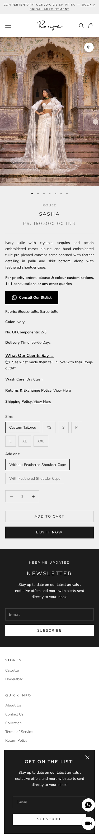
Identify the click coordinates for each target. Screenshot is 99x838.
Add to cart (49, 516)
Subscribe (49, 819)
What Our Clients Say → (29, 355)
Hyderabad (14, 679)
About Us (13, 705)
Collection (13, 723)
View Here (62, 390)
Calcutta (12, 670)
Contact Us (14, 714)
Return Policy (16, 740)
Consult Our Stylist (36, 297)
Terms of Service (18, 731)
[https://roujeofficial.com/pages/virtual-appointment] (81, 4)
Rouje (50, 205)
